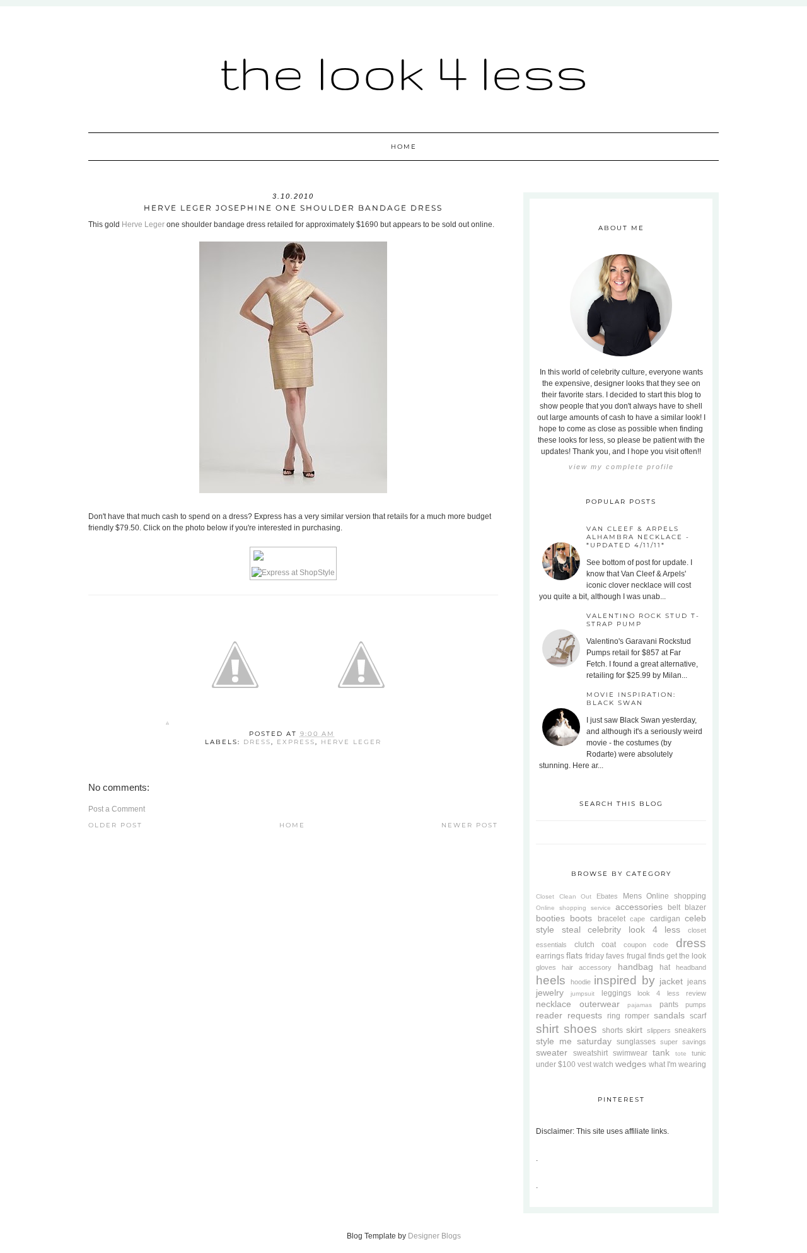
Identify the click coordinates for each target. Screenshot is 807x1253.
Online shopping (676, 896)
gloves (546, 967)
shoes (580, 1028)
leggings (616, 993)
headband (691, 967)
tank (661, 1052)
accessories (639, 907)
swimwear (630, 1053)
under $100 (556, 1064)
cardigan (665, 918)
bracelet (611, 918)
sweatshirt (590, 1053)
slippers (659, 1030)
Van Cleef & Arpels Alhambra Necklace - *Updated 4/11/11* (638, 537)
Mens (632, 896)
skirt (634, 1030)
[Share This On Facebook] (167, 725)
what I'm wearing (677, 1064)
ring (613, 1015)
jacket (671, 981)
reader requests (569, 1015)
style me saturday (574, 1041)
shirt (547, 1028)
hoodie (581, 982)
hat (664, 967)
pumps (695, 1004)
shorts (612, 1030)
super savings (683, 1042)
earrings (550, 956)
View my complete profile (621, 466)
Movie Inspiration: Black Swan (631, 699)
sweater (551, 1052)
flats (574, 955)
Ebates (607, 896)
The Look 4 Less (403, 72)
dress (257, 742)
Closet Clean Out (563, 896)
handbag (635, 967)
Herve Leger (143, 224)
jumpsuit (583, 993)
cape (637, 919)
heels (551, 980)
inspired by (624, 980)
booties (550, 918)
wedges (630, 1064)
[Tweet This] (235, 725)
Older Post (115, 825)
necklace (553, 1004)
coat (608, 944)
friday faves (604, 956)
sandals (669, 1015)
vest (584, 1064)
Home (404, 147)
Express (296, 742)
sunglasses (636, 1041)
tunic (699, 1053)
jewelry (550, 993)
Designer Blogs (434, 1236)
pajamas (639, 1004)
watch (603, 1064)
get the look (686, 956)
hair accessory (587, 967)
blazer (695, 907)
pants (668, 1004)
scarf (698, 1015)
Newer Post (469, 825)
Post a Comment (116, 809)
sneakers (690, 1030)
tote (681, 1053)
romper (637, 1015)
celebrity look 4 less (634, 929)
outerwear (599, 1004)
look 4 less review (671, 993)
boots (581, 918)
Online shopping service (573, 907)
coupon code (646, 944)
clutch (584, 944)
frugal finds (646, 956)
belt (674, 907)
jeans (696, 981)
